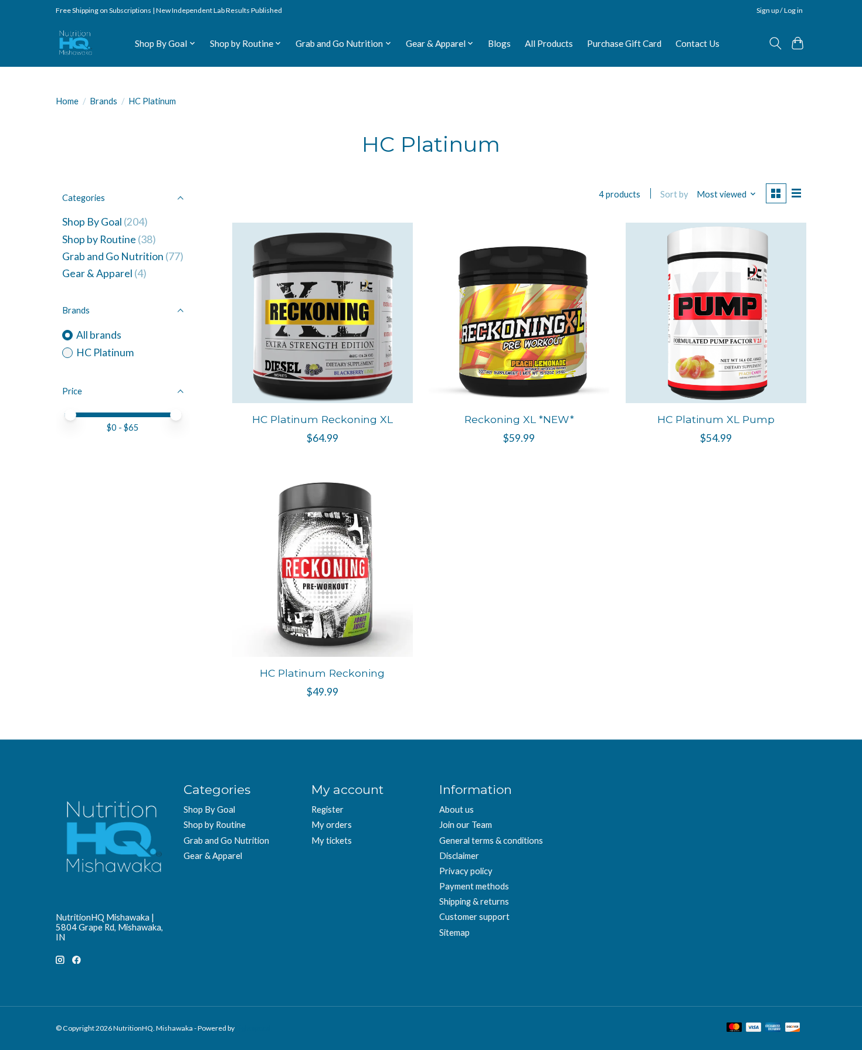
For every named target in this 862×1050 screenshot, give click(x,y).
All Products (549, 43)
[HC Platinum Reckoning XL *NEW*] (519, 313)
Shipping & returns (474, 901)
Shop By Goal (92, 222)
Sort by (674, 194)
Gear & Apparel (97, 273)
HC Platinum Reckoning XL (322, 419)
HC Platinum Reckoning (322, 673)
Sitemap (454, 933)
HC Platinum (105, 352)
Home (67, 101)
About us (456, 809)
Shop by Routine (99, 239)
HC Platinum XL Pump (716, 419)
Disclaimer (459, 856)
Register (327, 809)
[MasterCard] (734, 1028)
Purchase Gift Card (624, 43)
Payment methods (474, 886)
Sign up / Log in (779, 10)
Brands (103, 101)
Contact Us (698, 43)
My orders (331, 825)
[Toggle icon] (774, 43)
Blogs (499, 43)
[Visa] (753, 1028)
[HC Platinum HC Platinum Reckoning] (322, 566)
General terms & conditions (491, 841)
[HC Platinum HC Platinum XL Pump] (716, 313)
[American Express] (772, 1028)
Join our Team (465, 825)
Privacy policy (466, 871)
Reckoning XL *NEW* (519, 419)
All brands (98, 335)
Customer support (474, 917)
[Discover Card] (792, 1028)
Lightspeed (253, 1028)
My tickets (331, 841)
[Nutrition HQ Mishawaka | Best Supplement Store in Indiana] (75, 43)
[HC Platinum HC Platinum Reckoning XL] (322, 313)
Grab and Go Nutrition (113, 256)
